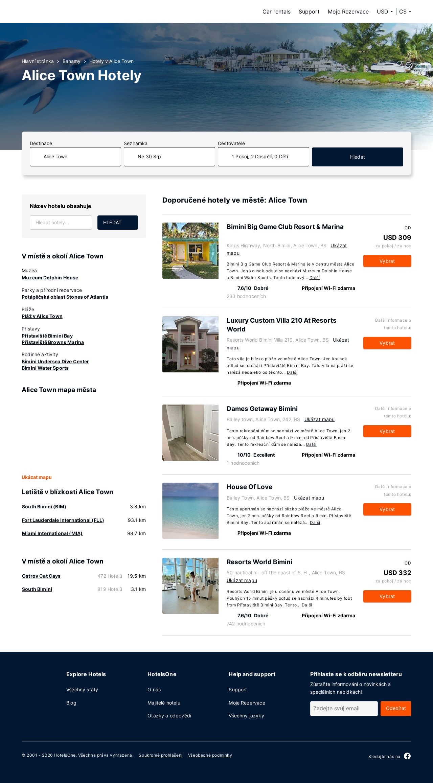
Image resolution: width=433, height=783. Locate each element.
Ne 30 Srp (149, 156)
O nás (154, 689)
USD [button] (382, 11)
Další (315, 277)
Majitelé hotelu (163, 703)
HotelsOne (64, 755)
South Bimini (37, 589)
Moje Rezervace (348, 11)
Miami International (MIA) (52, 533)
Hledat (357, 157)
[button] (405, 11)
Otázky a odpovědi (169, 715)
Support (309, 11)
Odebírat (396, 708)
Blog (71, 703)
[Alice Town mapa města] (84, 434)
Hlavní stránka (38, 61)
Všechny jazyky (246, 715)
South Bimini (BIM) (44, 506)
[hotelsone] (64, 11)
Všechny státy (82, 689)
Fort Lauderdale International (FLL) (63, 520)
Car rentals (277, 11)
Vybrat (387, 261)
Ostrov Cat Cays (41, 576)
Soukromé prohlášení (160, 755)
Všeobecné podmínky (210, 755)
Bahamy (72, 61)
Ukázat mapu (37, 477)
